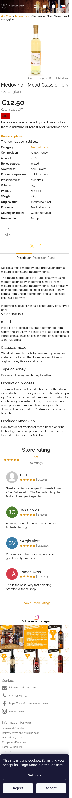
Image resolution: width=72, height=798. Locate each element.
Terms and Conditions (14, 728)
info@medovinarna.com (22, 687)
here (59, 765)
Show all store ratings (36, 603)
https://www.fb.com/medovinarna (28, 703)
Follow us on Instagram (37, 621)
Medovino (64, 78)
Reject (18, 788)
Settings (34, 775)
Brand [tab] (51, 257)
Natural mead (40, 147)
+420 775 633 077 (18, 695)
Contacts (7, 751)
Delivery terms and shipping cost (20, 733)
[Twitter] (32, 246)
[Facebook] (40, 246)
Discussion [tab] (39, 257)
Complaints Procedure (14, 742)
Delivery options (11, 136)
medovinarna (16, 711)
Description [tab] (24, 257)
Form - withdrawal (12, 747)
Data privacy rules (12, 737)
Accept (51, 788)
